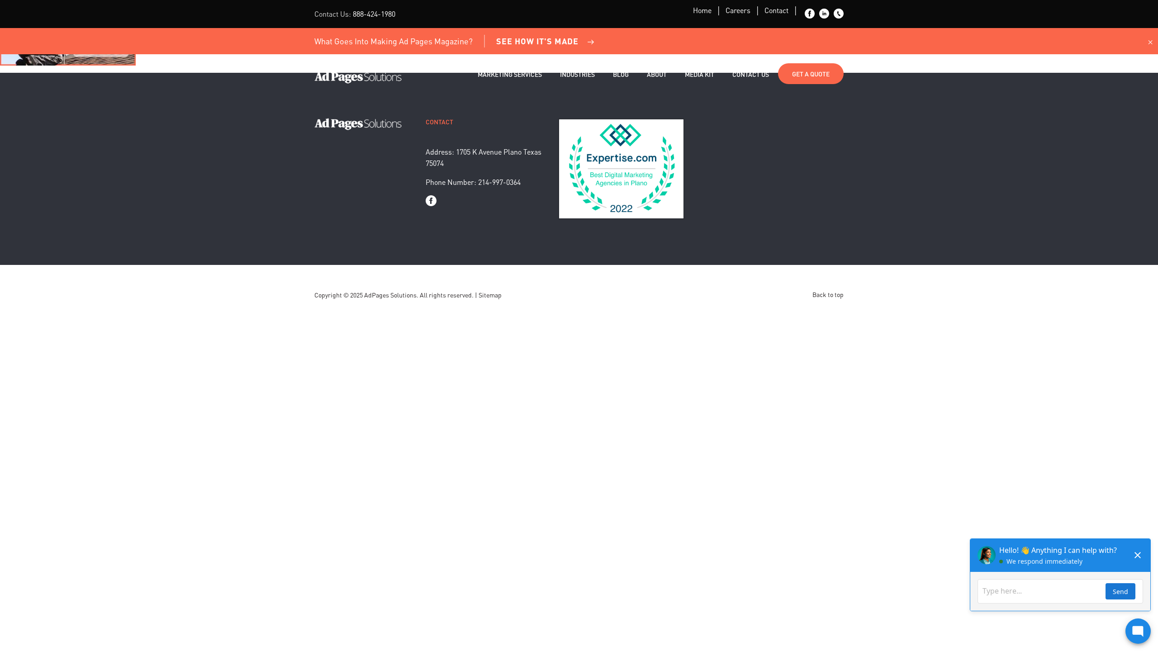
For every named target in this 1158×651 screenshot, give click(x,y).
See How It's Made (537, 41)
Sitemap (490, 295)
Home (702, 10)
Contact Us (750, 74)
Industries (577, 74)
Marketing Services (510, 74)
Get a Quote (811, 74)
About (657, 74)
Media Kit (699, 74)
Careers (738, 10)
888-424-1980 (374, 14)
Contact (776, 10)
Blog (621, 74)
